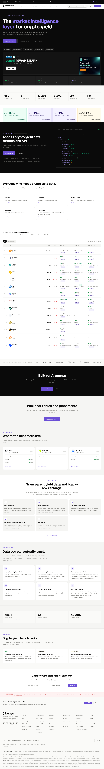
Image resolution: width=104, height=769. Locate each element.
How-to (91, 721)
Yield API (24, 715)
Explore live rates (9, 41)
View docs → (20, 153)
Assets (37, 726)
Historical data (49, 49)
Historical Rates (39, 732)
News (91, 718)
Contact (92, 726)
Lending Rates (39, 718)
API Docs (65, 718)
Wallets (51, 718)
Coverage (78, 718)
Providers (38, 729)
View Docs (97, 703)
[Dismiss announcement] (100, 2)
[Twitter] (4, 723)
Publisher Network (26, 726)
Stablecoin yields (28, 49)
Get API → (97, 6)
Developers (24, 729)
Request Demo (93, 724)
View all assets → (97, 351)
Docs (55, 6)
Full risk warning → (18, 695)
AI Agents (51, 726)
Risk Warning (76, 766)
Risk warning (79, 726)
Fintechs (51, 724)
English (98, 740)
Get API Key (88, 703)
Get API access (9, 153)
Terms (9, 740)
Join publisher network (52, 419)
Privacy (4, 740)
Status (77, 724)
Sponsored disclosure (81, 729)
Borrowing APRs (39, 49)
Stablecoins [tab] (11, 241)
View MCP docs (47, 389)
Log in (90, 6)
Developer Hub (66, 715)
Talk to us (58, 389)
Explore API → (94, 1)
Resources (42, 6)
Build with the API (24, 41)
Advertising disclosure (17, 740)
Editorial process (28, 740)
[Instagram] (17, 723)
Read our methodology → (52, 535)
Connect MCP (38, 41)
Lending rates (7, 49)
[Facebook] (7, 723)
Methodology (79, 715)
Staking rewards (17, 49)
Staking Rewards (40, 721)
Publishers (51, 715)
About (91, 715)
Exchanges (52, 721)
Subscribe (72, 685)
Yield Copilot (25, 724)
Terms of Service (59, 766)
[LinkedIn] (10, 723)
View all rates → (8, 466)
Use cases (34, 6)
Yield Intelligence (26, 721)
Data (27, 6)
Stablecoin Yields (40, 715)
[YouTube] (13, 723)
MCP (23, 718)
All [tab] (5, 241)
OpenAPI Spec (66, 721)
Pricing (50, 6)
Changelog (78, 721)
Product (21, 6)
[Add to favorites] (4, 250)
